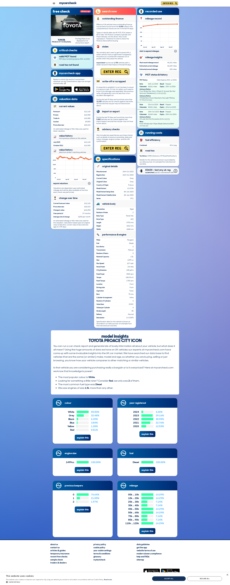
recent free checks (58, 556)
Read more (108, 580)
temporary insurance (59, 553)
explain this (83, 437)
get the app (142, 547)
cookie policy (99, 547)
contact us (55, 547)
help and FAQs (143, 556)
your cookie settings (102, 550)
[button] (59, 582)
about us (54, 544)
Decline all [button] (205, 579)
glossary (97, 556)
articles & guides (58, 550)
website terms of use (146, 550)
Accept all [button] (168, 579)
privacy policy (99, 544)
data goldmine (143, 544)
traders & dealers (58, 562)
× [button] (227, 575)
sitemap (140, 559)
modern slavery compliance (149, 553)
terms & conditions (101, 553)
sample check (56, 559)
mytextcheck (99, 559)
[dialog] (115, 578)
